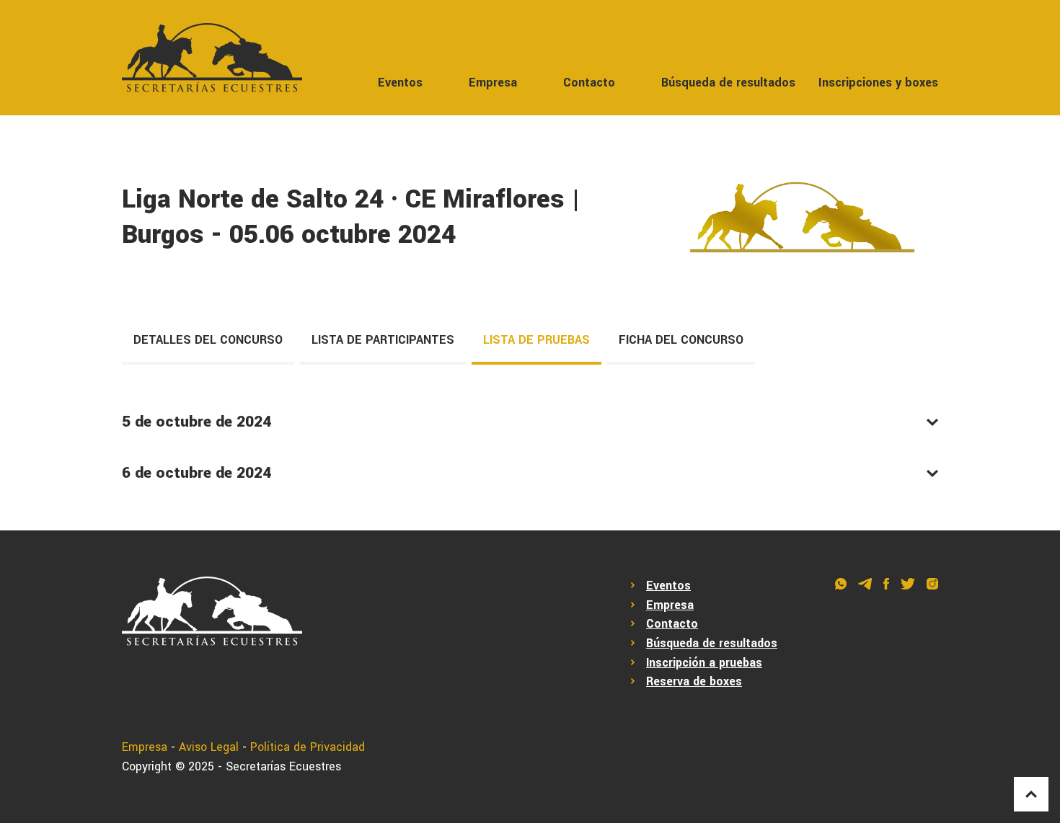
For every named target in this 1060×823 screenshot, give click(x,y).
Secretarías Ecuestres (283, 766)
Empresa (493, 82)
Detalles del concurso (208, 340)
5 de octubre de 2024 (196, 421)
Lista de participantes (383, 340)
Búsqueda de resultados (728, 82)
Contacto (589, 82)
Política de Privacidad (307, 747)
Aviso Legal (209, 747)
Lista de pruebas (536, 340)
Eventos (400, 82)
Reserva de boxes (694, 681)
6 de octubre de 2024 (196, 473)
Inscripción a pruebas (704, 662)
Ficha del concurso (681, 340)
